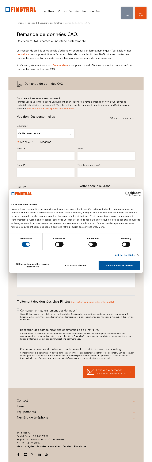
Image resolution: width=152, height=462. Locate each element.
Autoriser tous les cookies (119, 265)
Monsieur (26, 142)
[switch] (59, 244)
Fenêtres (48, 11)
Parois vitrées (91, 11)
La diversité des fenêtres (50, 23)
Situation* (22, 126)
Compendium (60, 65)
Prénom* (22, 148)
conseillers (23, 54)
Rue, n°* (21, 187)
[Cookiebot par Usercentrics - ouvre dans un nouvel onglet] (128, 193)
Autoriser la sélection (76, 265)
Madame (45, 142)
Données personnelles (48, 446)
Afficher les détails (125, 255)
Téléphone (88, 165)
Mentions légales (25, 446)
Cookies (67, 446)
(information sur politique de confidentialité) (92, 302)
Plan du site (80, 446)
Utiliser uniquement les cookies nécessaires (32, 265)
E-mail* (21, 165)
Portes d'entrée (68, 11)
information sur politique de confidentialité (50, 108)
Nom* (80, 148)
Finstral (20, 23)
